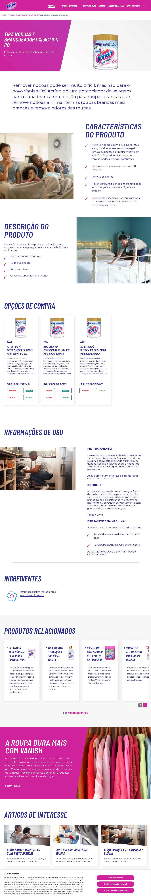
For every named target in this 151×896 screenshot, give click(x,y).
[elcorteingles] (29, 397)
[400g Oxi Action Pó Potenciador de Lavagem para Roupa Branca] (102, 390)
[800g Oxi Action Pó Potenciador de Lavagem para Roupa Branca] (49, 390)
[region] (75, 883)
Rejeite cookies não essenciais (115, 884)
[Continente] (12, 390)
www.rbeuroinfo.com (32, 595)
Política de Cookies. (64, 891)
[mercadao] (29, 390)
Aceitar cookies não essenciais (115, 890)
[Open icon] (144, 6)
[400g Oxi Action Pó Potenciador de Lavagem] (85, 390)
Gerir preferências (115, 878)
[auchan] (12, 397)
